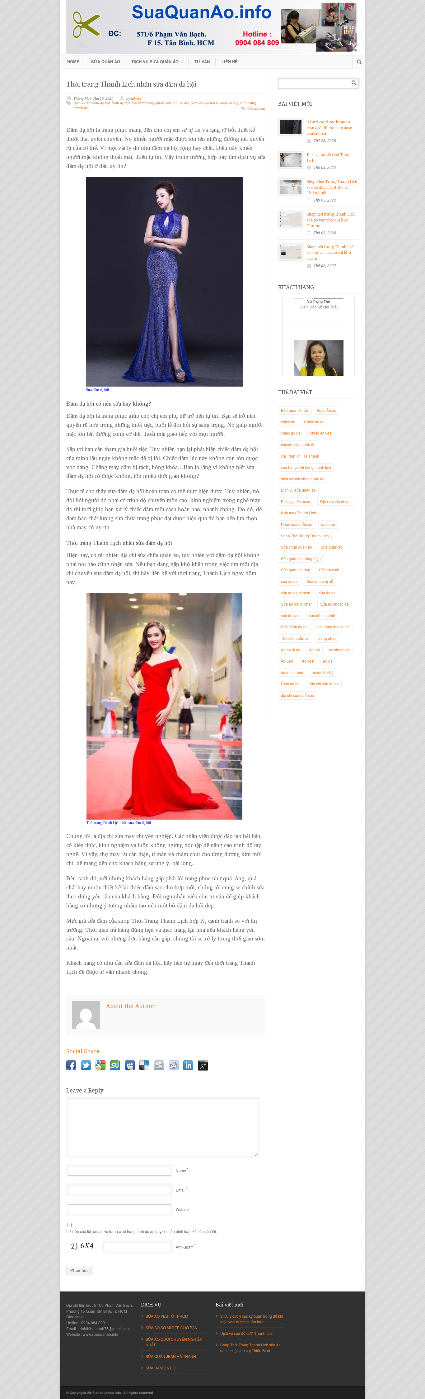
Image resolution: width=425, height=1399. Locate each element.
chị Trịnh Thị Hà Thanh (300, 456)
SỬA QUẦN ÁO (105, 61)
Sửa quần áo (332, 547)
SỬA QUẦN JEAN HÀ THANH (171, 1356)
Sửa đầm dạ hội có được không (214, 103)
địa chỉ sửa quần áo (297, 695)
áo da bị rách (292, 672)
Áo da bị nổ (290, 649)
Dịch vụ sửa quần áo (298, 490)
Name (181, 1170)
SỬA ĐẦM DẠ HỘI (161, 1367)
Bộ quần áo (326, 410)
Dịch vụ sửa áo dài (336, 501)
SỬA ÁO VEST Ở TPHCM (167, 1316)
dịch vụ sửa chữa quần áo (303, 478)
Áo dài (314, 649)
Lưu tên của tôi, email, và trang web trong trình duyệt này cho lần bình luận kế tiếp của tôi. (141, 1231)
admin (136, 99)
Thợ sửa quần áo (295, 638)
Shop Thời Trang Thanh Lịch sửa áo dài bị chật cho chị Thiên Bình (332, 187)
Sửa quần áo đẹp (295, 569)
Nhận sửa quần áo (296, 524)
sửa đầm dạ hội (177, 103)
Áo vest (308, 661)
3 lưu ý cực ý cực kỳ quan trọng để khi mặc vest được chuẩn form (329, 128)
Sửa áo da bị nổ (319, 581)
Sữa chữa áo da (294, 626)
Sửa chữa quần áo (296, 547)
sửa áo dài (328, 592)
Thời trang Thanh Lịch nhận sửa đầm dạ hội (131, 84)
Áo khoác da (339, 649)
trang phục (327, 638)
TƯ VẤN (202, 61)
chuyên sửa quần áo (298, 444)
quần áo (328, 524)
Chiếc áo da (314, 421)
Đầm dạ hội (121, 103)
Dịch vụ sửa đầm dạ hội (91, 103)
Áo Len (287, 661)
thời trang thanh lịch (333, 626)
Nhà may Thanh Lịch (298, 512)
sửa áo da (289, 581)
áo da (328, 661)
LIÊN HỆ (230, 61)
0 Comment (256, 109)
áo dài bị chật (323, 672)
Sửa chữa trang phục (148, 103)
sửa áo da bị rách (295, 592)
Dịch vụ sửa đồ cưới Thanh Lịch (246, 1333)
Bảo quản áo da (294, 410)
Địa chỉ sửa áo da (324, 683)
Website (182, 1209)
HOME (73, 61)
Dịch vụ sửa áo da (296, 501)
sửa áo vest (290, 615)
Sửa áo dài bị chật (296, 604)
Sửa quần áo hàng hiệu (301, 558)
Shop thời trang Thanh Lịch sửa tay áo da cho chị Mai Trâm (331, 253)
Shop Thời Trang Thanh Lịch (305, 535)
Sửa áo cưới (329, 569)
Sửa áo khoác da (334, 604)
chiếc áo (288, 421)
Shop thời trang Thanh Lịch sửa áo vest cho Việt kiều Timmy (331, 220)
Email (180, 1189)
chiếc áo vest (321, 432)
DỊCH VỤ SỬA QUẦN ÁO (157, 61)
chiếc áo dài (291, 432)
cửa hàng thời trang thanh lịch (306, 467)
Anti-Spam (185, 1246)
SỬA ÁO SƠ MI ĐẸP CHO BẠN (172, 1327)
